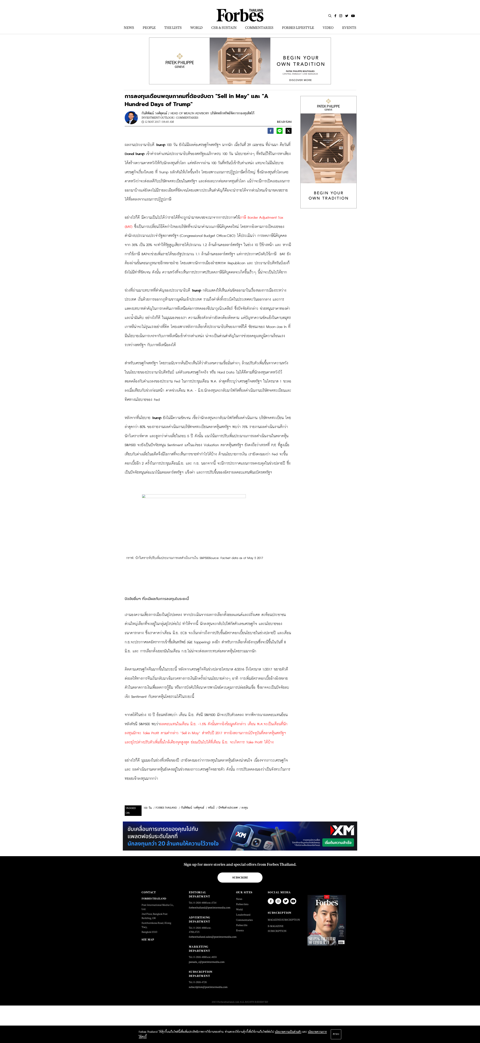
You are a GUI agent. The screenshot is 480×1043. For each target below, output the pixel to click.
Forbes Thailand (166, 808)
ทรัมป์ (211, 808)
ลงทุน (245, 808)
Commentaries (187, 117)
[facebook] (271, 132)
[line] (280, 132)
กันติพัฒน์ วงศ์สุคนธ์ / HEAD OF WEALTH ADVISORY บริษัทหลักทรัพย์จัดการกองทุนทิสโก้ (198, 113)
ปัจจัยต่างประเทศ (228, 808)
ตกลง (336, 1034)
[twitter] (289, 132)
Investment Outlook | (158, 117)
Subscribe (240, 877)
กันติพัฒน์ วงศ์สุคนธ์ (192, 808)
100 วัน (147, 808)
